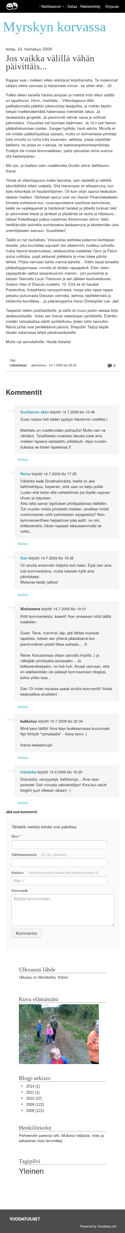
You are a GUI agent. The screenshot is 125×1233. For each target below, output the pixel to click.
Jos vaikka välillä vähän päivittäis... (50, 62)
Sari (24, 558)
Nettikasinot (51, 6)
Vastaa (22, 459)
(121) (35, 1110)
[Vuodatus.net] (25, 1219)
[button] (63, 6)
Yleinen (31, 1171)
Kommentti (20, 890)
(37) (34, 1098)
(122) (35, 1104)
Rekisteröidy (90, 6)
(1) (33, 1086)
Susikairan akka (34, 412)
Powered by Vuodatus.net (98, 1226)
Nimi (16, 836)
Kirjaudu (112, 6)
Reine (25, 473)
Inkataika (28, 772)
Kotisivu (55, 872)
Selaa (72, 6)
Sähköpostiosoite (39, 854)
